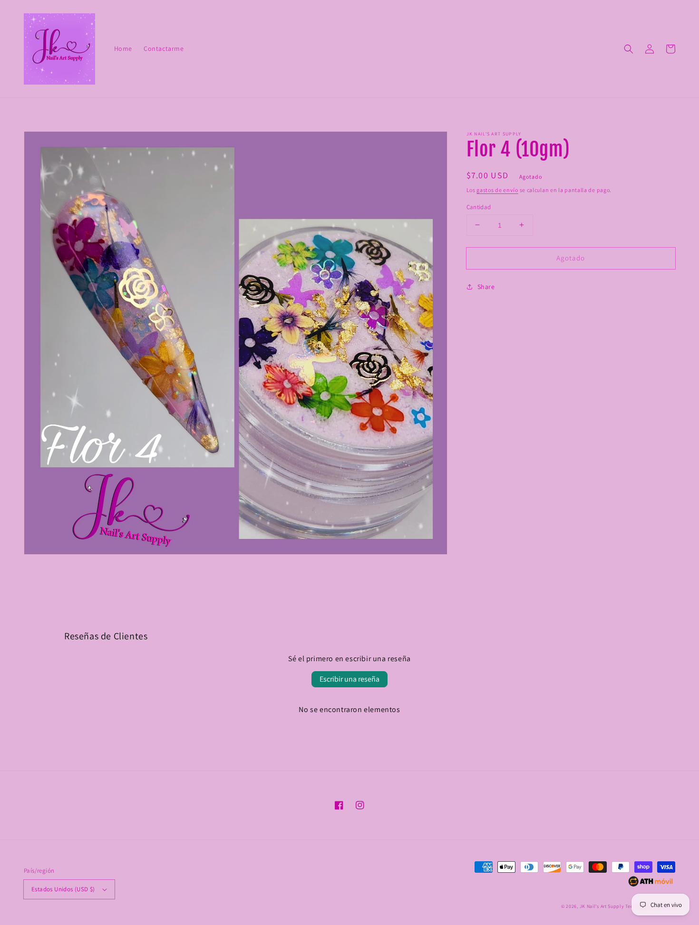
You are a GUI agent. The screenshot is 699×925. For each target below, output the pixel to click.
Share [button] (486, 286)
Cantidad (478, 206)
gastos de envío (497, 189)
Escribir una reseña (349, 679)
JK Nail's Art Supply (602, 906)
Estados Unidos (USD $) (63, 889)
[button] (628, 49)
